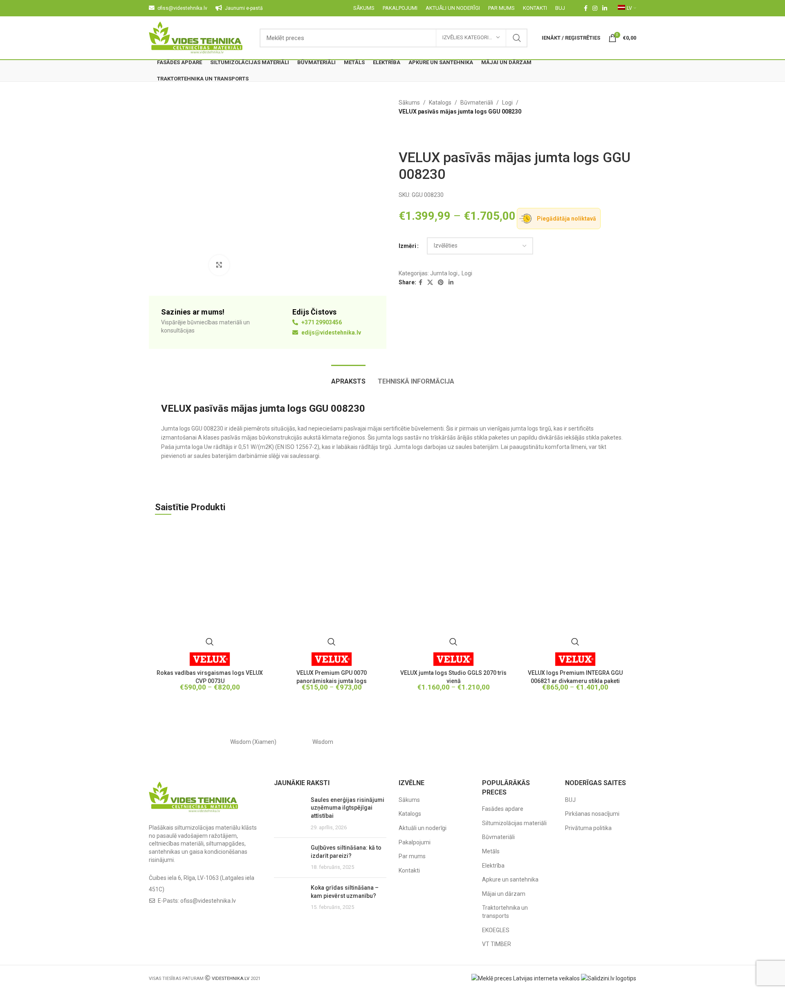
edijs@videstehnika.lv (330, 332)
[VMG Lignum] (601, 741)
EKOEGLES (495, 930)
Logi (507, 102)
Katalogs (440, 102)
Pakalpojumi (415, 842)
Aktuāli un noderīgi (422, 828)
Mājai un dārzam (503, 894)
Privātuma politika (588, 828)
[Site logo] (196, 37)
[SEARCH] (516, 38)
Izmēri (407, 246)
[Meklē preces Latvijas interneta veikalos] (525, 978)
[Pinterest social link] (440, 282)
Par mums (412, 856)
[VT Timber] (531, 741)
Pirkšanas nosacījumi (592, 813)
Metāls (491, 851)
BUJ (570, 800)
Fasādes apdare (502, 809)
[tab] (348, 377)
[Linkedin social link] (605, 8)
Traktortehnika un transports (505, 911)
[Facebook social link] (585, 8)
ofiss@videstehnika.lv (208, 900)
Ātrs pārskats (210, 642)
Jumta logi (444, 273)
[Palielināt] (219, 265)
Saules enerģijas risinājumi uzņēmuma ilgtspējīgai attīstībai (347, 808)
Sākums (409, 102)
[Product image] (331, 587)
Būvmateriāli (476, 102)
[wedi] (462, 741)
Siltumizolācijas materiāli (514, 823)
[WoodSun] (183, 741)
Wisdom (322, 742)
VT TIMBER (496, 944)
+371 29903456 (321, 322)
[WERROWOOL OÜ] (392, 741)
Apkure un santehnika (510, 879)
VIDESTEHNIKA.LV (230, 978)
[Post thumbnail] (289, 813)
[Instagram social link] (595, 8)
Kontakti (409, 870)
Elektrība (493, 865)
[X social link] (430, 282)
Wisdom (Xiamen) (253, 742)
